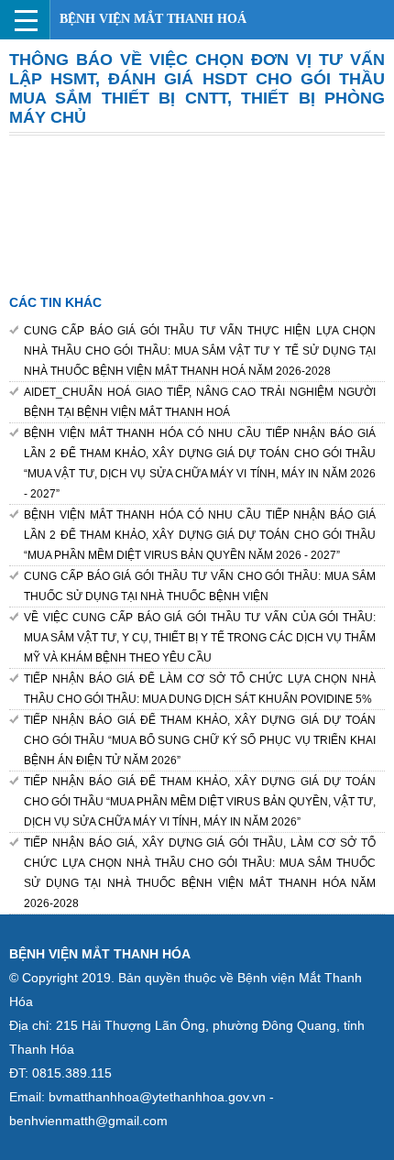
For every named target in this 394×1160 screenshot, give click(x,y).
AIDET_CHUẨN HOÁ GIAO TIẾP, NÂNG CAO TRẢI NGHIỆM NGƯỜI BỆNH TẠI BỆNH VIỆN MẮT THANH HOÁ (200, 402)
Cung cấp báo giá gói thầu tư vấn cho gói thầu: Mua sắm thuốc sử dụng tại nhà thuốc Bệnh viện (200, 586)
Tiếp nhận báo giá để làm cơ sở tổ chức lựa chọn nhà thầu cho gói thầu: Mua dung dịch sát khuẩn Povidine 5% (200, 689)
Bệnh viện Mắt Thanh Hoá (153, 19)
